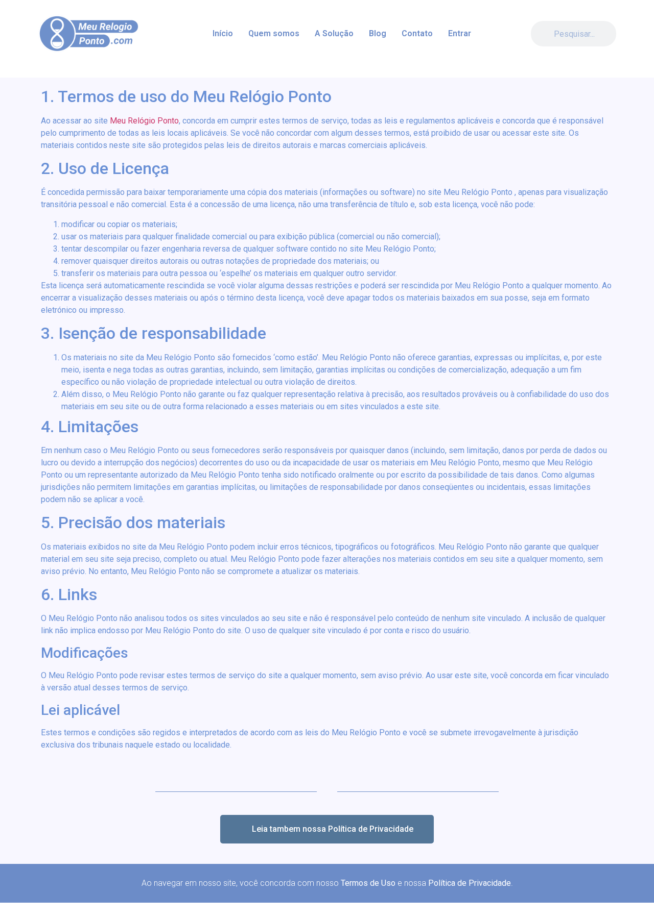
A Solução (334, 33)
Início (223, 33)
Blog (377, 33)
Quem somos (273, 33)
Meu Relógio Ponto (144, 121)
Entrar (459, 33)
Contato (417, 33)
